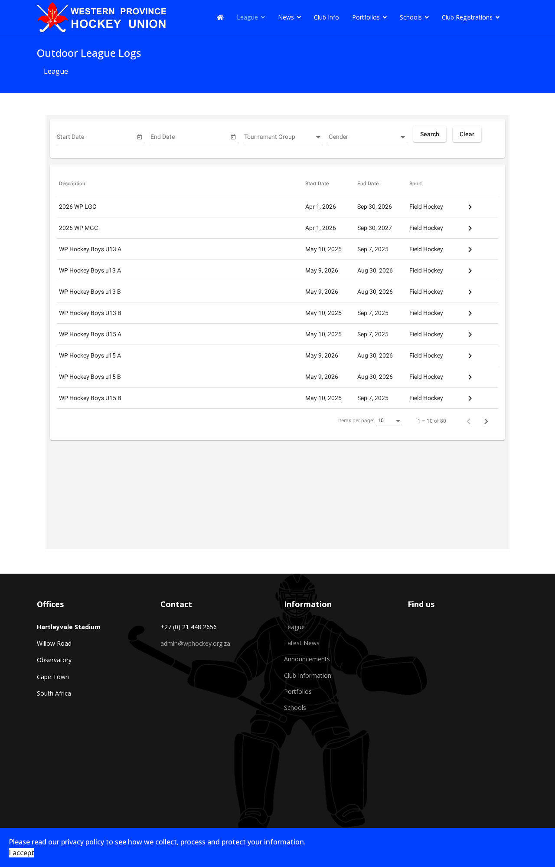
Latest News (302, 643)
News (286, 17)
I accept (21, 852)
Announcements (307, 659)
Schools (411, 17)
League (247, 17)
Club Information (307, 675)
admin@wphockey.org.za (195, 643)
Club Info (326, 17)
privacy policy (82, 842)
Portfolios (366, 17)
